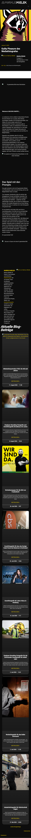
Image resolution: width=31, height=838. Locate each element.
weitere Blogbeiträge (15, 826)
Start (2, 65)
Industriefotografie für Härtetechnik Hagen (15, 808)
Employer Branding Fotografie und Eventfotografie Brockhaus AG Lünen (15, 426)
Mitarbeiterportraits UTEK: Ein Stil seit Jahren (15, 369)
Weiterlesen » (15, 381)
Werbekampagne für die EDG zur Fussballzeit (15, 491)
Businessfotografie (9, 302)
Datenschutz (27, 831)
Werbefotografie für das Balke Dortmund (15, 735)
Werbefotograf (7, 277)
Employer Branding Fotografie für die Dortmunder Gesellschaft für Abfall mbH (15, 657)
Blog (5, 65)
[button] (28, 6)
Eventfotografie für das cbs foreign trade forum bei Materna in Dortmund (15, 547)
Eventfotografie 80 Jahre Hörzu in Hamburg (15, 601)
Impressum (3, 835)
